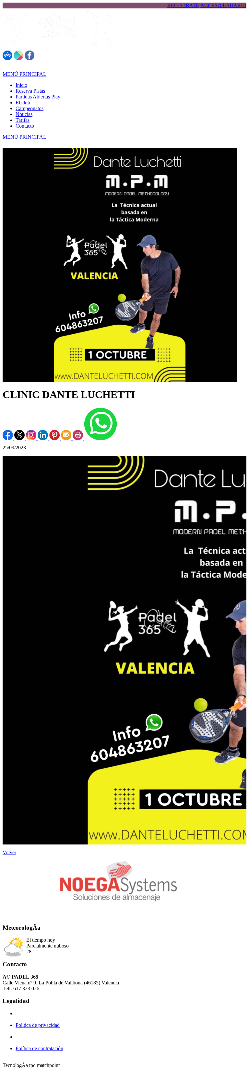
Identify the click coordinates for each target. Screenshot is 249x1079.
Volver (9, 852)
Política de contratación (39, 1048)
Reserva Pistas (30, 91)
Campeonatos (29, 108)
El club (23, 102)
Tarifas (23, 120)
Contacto (25, 126)
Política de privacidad (38, 1025)
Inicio (21, 85)
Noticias (24, 114)
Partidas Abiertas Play (38, 96)
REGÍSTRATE (183, 5)
